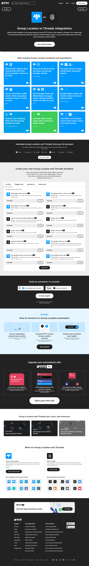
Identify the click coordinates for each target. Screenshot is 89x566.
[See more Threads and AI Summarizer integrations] (52, 488)
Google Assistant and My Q (31, 534)
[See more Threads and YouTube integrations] (77, 488)
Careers (23, 559)
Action (13, 220)
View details (9, 200)
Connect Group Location (14, 471)
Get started (82, 3)
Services (16, 526)
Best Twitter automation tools (52, 529)
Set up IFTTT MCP (44, 157)
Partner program (30, 559)
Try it (40, 200)
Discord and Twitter (29, 550)
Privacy (42, 559)
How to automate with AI (50, 526)
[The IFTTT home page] (5, 3)
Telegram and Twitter (30, 548)
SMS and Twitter (28, 540)
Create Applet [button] (44, 296)
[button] (44, 346)
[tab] (8, 184)
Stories (15, 529)
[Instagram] (60, 560)
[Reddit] (74, 560)
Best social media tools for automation (54, 550)
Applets (16, 532)
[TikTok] (70, 560)
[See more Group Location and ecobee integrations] (36, 488)
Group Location (28, 28)
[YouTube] (63, 560)
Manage (7, 467)
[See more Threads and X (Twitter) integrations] (52, 482)
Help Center (17, 537)
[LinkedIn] (56, 560)
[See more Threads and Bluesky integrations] (77, 482)
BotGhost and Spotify (30, 537)
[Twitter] (67, 560)
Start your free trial (44, 400)
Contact (37, 559)
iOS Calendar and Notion (30, 529)
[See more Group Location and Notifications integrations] (11, 482)
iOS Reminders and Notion (31, 542)
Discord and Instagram (30, 526)
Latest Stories (49, 523)
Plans (67, 3)
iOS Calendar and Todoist (31, 545)
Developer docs (17, 548)
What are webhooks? (50, 540)
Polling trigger (15, 195)
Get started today (44, 44)
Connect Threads (53, 469)
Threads (48, 28)
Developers (16, 559)
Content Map (17, 540)
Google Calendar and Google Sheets (33, 532)
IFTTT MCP (16, 534)
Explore (61, 3)
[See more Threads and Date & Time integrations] (65, 488)
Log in (73, 3)
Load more (44, 267)
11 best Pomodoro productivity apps (53, 542)
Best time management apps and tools (54, 532)
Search (15, 542)
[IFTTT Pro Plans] (28, 193)
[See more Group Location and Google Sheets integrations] (23, 488)
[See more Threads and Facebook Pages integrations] (65, 482)
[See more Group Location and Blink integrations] (23, 482)
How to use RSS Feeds (50, 537)
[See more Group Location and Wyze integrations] (11, 488)
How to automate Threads (51, 545)
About (46, 559)
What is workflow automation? (52, 534)
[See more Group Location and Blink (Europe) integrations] (36, 482)
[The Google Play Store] (71, 527)
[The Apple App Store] (71, 523)
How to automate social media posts (53, 548)
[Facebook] (53, 560)
